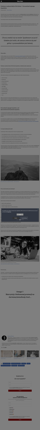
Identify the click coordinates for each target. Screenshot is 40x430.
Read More (9, 211)
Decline (16, 218)
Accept (20, 214)
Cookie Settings (24, 218)
